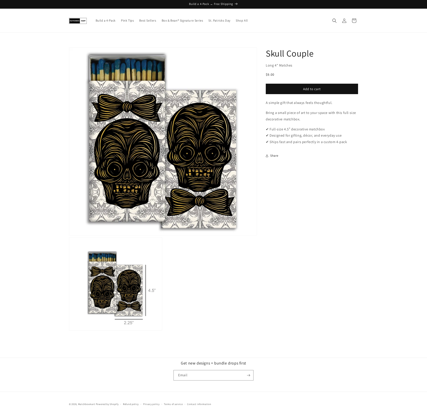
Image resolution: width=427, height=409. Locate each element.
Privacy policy (151, 404)
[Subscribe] (248, 375)
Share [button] (274, 156)
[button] (334, 21)
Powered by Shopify (107, 404)
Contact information (199, 404)
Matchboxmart (86, 404)
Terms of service (173, 404)
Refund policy (131, 404)
